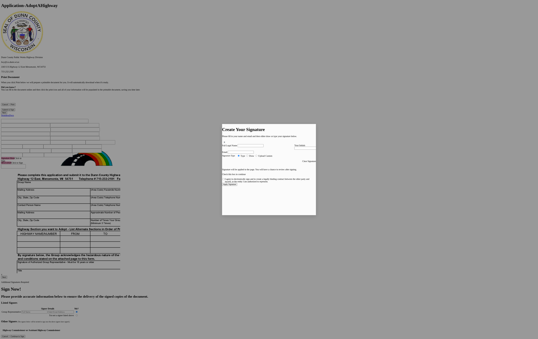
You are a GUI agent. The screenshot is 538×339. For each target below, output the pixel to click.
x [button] (224, 142)
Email (224, 152)
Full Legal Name (229, 145)
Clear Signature (309, 161)
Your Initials (299, 145)
